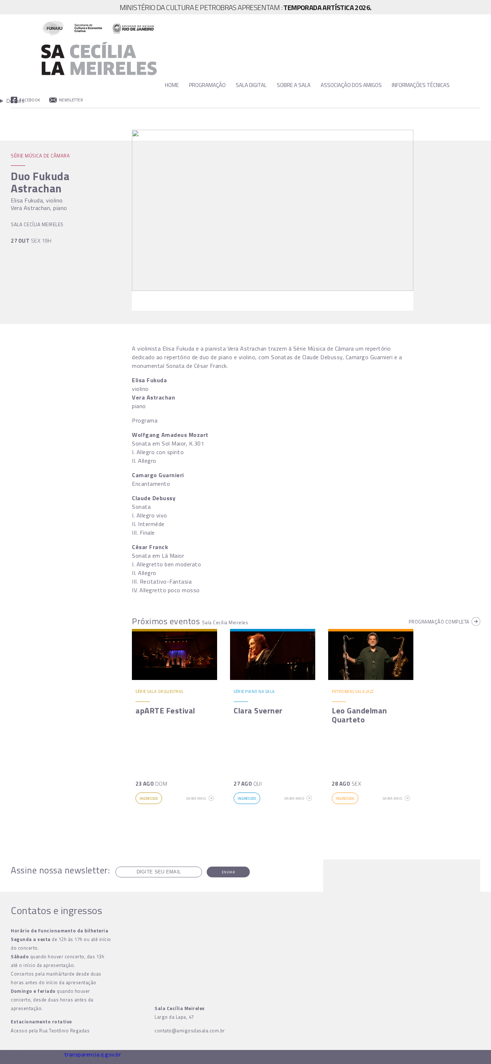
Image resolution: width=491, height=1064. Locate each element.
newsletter (71, 100)
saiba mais (196, 798)
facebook (29, 100)
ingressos (148, 798)
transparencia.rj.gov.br (92, 1054)
